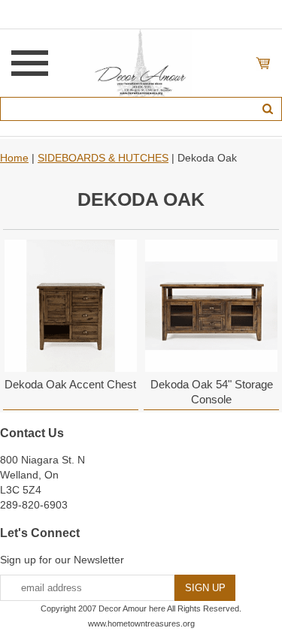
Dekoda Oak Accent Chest (70, 384)
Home (14, 158)
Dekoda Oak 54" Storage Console (211, 392)
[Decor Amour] (141, 62)
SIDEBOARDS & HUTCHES (103, 158)
